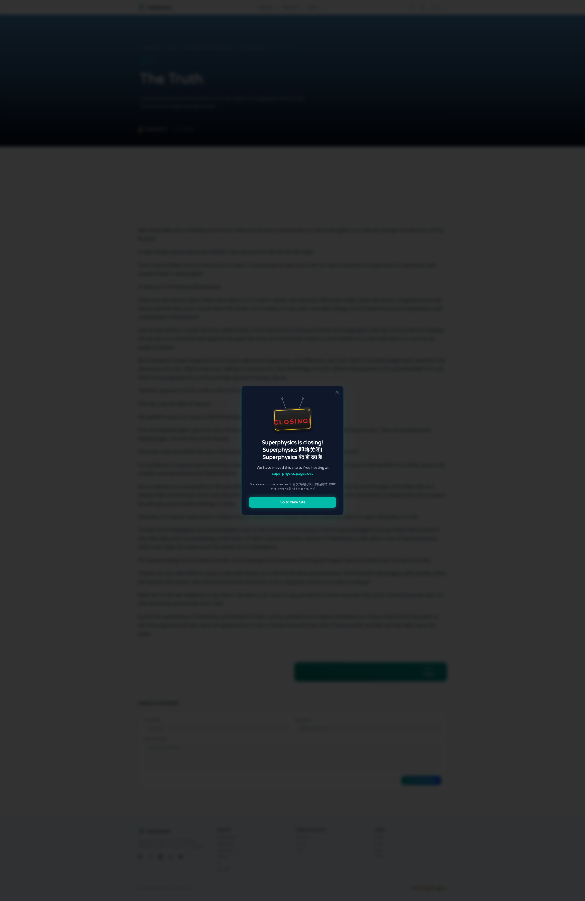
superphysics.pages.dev (292, 473)
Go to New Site (293, 502)
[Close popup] (337, 392)
